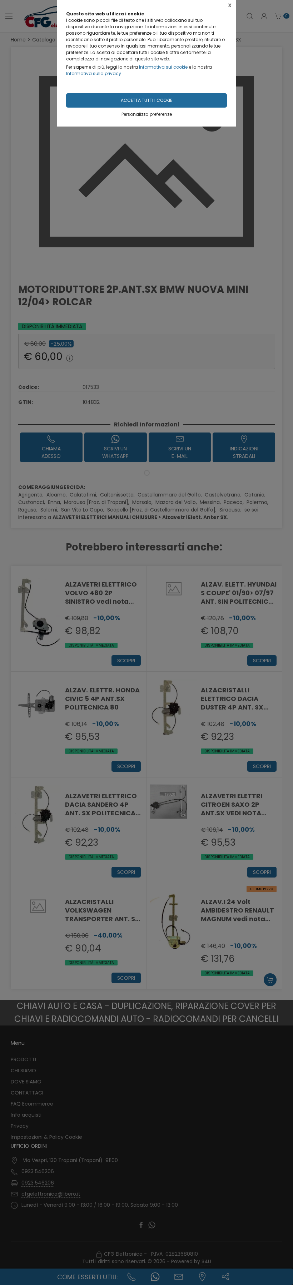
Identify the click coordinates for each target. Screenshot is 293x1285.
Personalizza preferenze (146, 114)
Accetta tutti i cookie (146, 100)
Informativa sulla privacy (93, 73)
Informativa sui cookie (163, 67)
